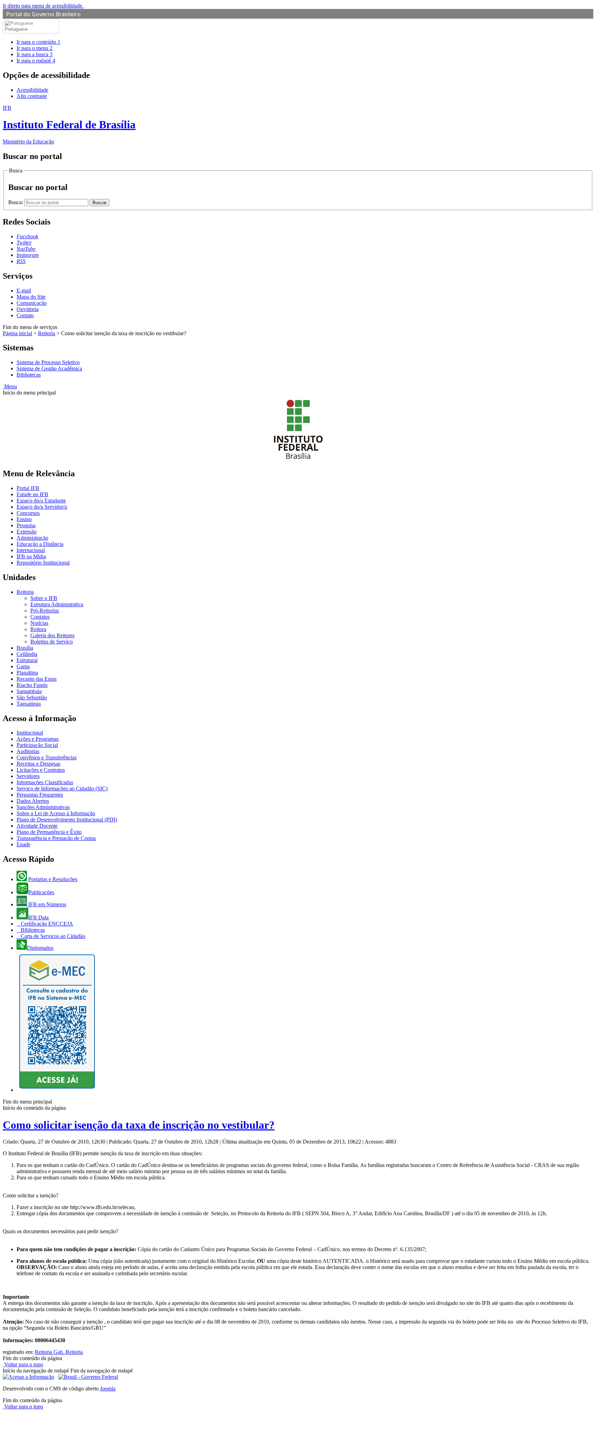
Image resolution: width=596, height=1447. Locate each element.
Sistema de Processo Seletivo (48, 362)
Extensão (27, 532)
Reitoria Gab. (49, 1352)
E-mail (24, 290)
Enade (23, 844)
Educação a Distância (40, 544)
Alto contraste (32, 96)
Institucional (30, 733)
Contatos (40, 617)
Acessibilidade (32, 90)
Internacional (31, 550)
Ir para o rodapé (36, 60)
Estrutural (27, 660)
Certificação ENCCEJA (46, 924)
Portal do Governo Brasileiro (43, 14)
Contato (25, 315)
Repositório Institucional (43, 563)
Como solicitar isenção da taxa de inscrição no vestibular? (139, 1125)
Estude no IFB (32, 494)
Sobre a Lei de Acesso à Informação (56, 813)
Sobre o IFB (43, 598)
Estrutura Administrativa (56, 604)
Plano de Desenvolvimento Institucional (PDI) (67, 819)
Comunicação (32, 303)
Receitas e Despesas (38, 764)
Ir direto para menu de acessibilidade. (43, 6)
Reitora (38, 629)
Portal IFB (28, 488)
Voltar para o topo (23, 1364)
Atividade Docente (37, 826)
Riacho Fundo (32, 685)
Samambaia (29, 691)
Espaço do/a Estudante (41, 500)
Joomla (108, 1388)
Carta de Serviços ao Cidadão (52, 936)
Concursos (28, 513)
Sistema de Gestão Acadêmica (49, 368)
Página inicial (17, 333)
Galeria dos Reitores (52, 635)
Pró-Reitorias (44, 610)
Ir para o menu (34, 48)
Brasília (25, 648)
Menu (10, 386)
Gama (23, 666)
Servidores (28, 776)
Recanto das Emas (37, 679)
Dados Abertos (33, 801)
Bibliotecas (29, 375)
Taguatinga (29, 704)
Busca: (16, 202)
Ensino (24, 519)
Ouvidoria (28, 309)
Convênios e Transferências (47, 757)
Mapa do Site (31, 297)
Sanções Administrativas (43, 807)
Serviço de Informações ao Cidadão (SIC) (62, 788)
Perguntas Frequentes (40, 795)
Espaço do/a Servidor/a (42, 507)
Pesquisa (26, 525)
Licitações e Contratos (41, 770)
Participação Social (37, 745)
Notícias (39, 623)
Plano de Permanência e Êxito (49, 832)
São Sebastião (32, 697)
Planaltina (27, 673)
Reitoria (46, 333)
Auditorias (28, 751)
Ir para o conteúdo (38, 42)
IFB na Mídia (31, 556)
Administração (32, 538)
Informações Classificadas (45, 782)
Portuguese (16, 29)
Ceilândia (27, 654)
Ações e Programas (38, 739)
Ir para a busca (34, 54)
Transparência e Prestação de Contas (56, 838)
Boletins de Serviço (51, 642)
